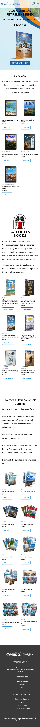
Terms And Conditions (22, 708)
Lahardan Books (22, 681)
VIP (22, 688)
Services (22, 685)
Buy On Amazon (8, 309)
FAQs (22, 702)
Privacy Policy (22, 705)
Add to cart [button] (7, 127)
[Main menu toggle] (38, 4)
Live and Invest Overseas (25, 718)
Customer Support (22, 699)
